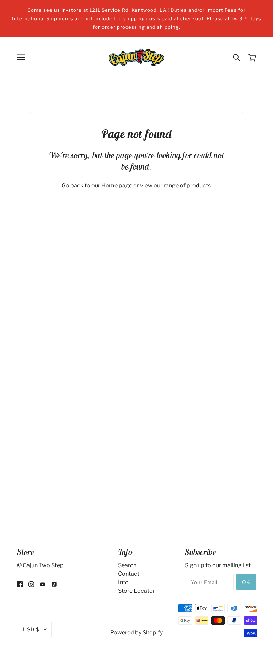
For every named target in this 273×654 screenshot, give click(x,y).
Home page (116, 185)
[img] (20, 584)
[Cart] (252, 57)
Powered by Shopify (136, 632)
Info (123, 582)
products (199, 185)
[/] (136, 56)
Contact (128, 573)
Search (127, 565)
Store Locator (136, 590)
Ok (246, 582)
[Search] (236, 57)
